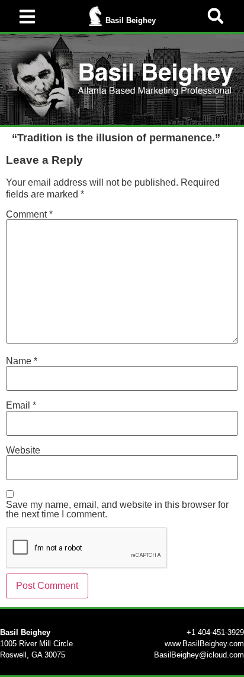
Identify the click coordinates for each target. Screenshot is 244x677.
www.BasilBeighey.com (204, 643)
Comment (29, 214)
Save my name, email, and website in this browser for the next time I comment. (117, 509)
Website (23, 450)
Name (21, 361)
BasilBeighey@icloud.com (199, 654)
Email (21, 405)
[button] (216, 16)
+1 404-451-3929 (215, 632)
